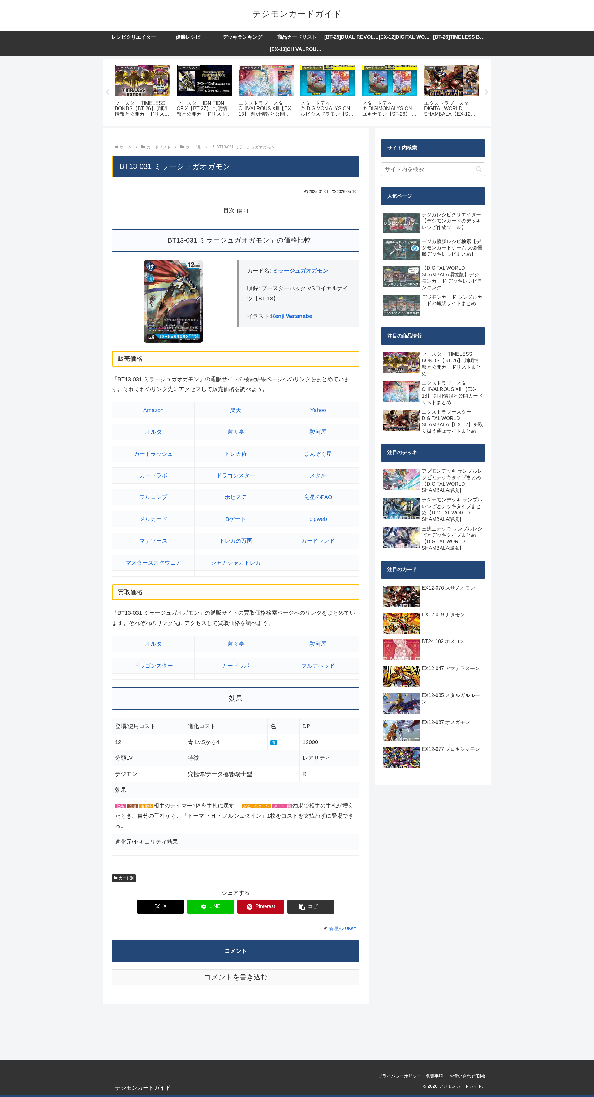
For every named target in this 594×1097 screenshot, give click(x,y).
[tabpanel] (142, 91)
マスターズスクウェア (153, 563)
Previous (107, 92)
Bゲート (236, 519)
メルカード (153, 519)
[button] (310, 907)
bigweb (318, 519)
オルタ (153, 432)
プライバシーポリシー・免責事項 (410, 1075)
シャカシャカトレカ (236, 563)
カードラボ (153, 475)
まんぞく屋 (318, 454)
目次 (229, 210)
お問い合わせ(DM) (467, 1075)
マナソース (153, 541)
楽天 (235, 410)
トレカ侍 (236, 454)
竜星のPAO (318, 497)
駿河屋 (318, 432)
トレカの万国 (235, 541)
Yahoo (318, 410)
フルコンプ (153, 497)
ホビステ (236, 497)
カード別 (126, 878)
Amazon (153, 410)
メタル (318, 475)
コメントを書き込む (236, 977)
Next (487, 92)
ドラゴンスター (235, 475)
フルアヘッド (318, 666)
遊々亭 (235, 432)
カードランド (318, 541)
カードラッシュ (153, 454)
